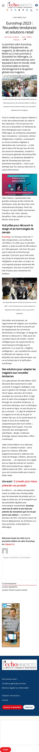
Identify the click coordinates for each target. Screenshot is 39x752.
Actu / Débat (27, 37)
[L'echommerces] (19, 669)
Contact (5, 700)
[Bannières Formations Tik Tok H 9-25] (19, 195)
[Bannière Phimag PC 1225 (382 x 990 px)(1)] (11, 646)
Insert (5, 749)
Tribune (16, 40)
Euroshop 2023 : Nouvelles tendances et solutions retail (19, 28)
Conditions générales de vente (14, 683)
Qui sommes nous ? (9, 679)
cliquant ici (9, 544)
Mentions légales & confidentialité (15, 688)
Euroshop (6, 237)
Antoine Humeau (11, 37)
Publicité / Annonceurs (11, 695)
